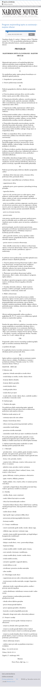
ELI (17, 679)
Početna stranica (8, 4)
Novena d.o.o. (11, 681)
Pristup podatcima (7, 679)
